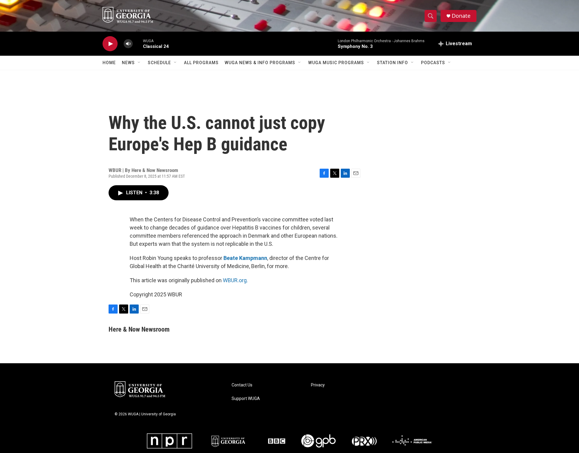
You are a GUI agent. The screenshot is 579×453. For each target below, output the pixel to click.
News (128, 62)
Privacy (318, 385)
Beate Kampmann (245, 258)
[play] (110, 43)
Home (109, 62)
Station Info (392, 62)
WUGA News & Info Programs (260, 62)
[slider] (138, 43)
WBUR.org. (235, 280)
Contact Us (242, 385)
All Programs (201, 62)
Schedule (159, 62)
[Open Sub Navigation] (139, 62)
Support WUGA (246, 398)
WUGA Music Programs (336, 62)
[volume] (128, 44)
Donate (461, 16)
